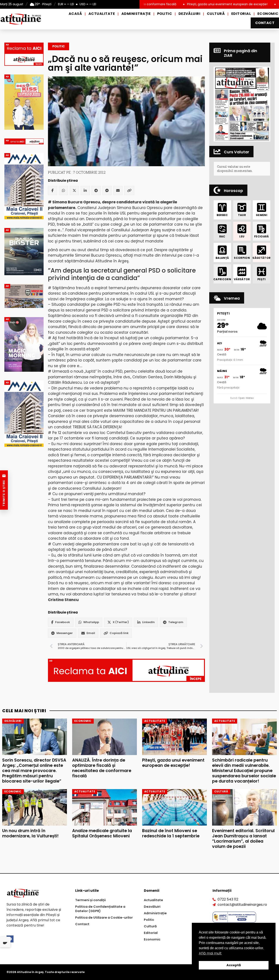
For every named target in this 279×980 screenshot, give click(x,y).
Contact (264, 22)
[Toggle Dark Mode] (5, 942)
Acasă (75, 13)
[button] (242, 104)
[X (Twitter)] (74, 190)
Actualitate (101, 13)
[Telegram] (96, 190)
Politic (164, 13)
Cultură (216, 13)
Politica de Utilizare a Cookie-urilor (104, 917)
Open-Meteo (246, 398)
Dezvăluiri (190, 13)
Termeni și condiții (90, 900)
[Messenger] (107, 190)
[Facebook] (52, 190)
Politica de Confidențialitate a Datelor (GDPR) (100, 908)
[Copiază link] (129, 190)
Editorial (241, 13)
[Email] (117, 190)
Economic (268, 13)
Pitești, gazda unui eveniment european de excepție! (198, 4)
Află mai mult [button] (210, 953)
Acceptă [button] (233, 965)
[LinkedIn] (85, 190)
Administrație (136, 13)
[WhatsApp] (63, 190)
